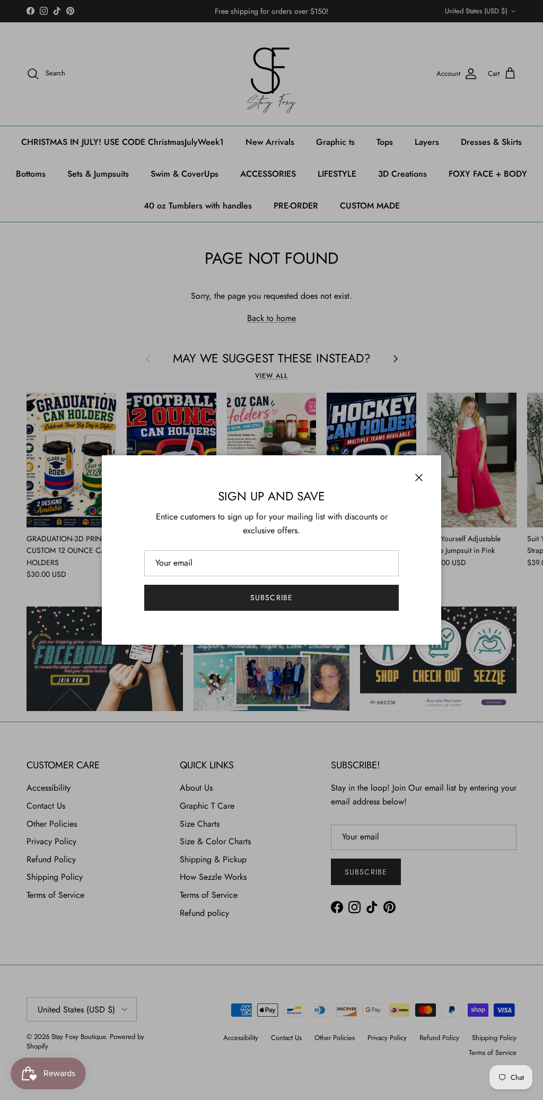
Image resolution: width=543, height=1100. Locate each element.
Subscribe (271, 597)
